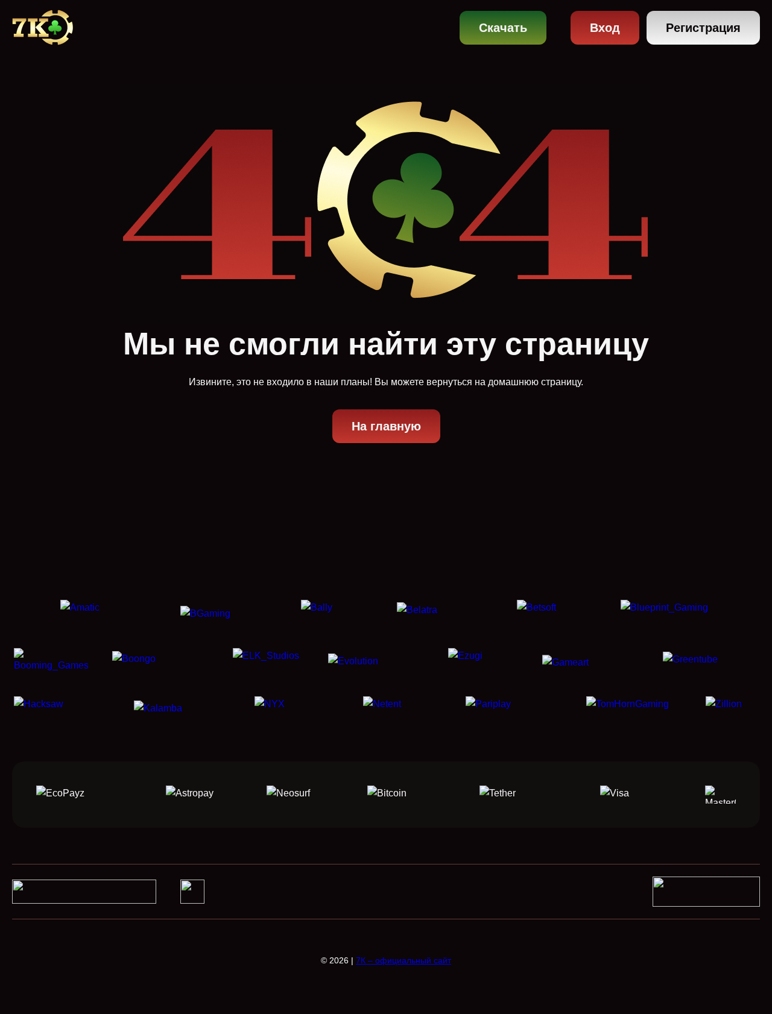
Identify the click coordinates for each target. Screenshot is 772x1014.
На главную (386, 426)
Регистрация (703, 27)
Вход (605, 27)
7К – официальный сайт (403, 960)
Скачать (503, 27)
